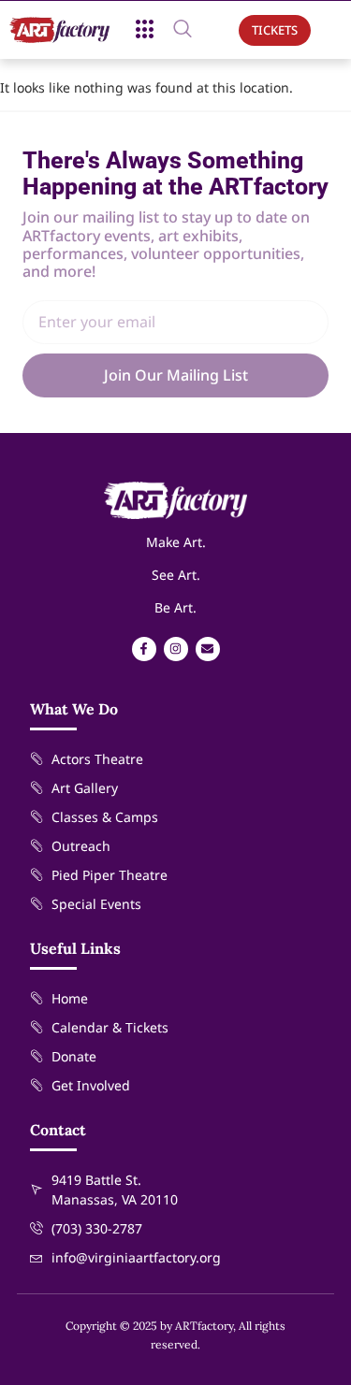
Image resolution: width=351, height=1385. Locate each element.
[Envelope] (208, 649)
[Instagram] (176, 649)
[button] (145, 30)
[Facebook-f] (144, 649)
